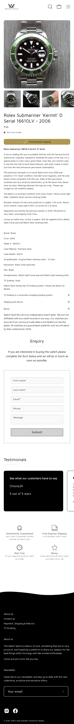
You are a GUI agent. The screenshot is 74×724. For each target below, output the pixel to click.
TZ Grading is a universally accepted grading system (28, 295)
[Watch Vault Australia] (11, 6)
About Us (8, 614)
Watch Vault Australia (19, 721)
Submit (37, 432)
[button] (49, 6)
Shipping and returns (13, 302)
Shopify (41, 721)
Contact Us (9, 618)
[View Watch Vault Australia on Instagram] (6, 711)
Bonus (6, 309)
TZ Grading (9, 628)
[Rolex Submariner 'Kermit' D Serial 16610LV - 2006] (12, 98)
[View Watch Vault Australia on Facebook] (15, 711)
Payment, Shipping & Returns (19, 623)
